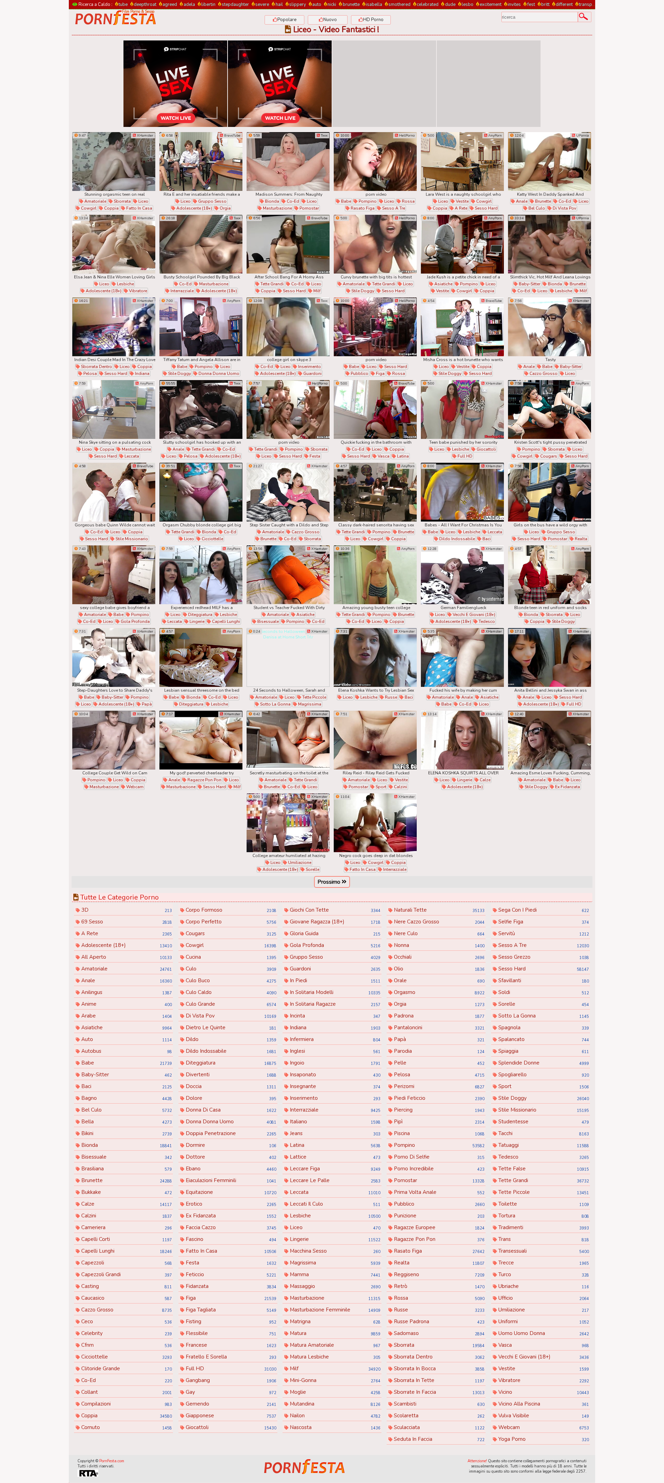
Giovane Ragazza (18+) (334, 921)
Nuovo (330, 20)
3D (126, 909)
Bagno (126, 1098)
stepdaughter (235, 4)
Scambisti (439, 1403)
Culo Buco (230, 980)
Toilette (543, 1203)
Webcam (134, 787)
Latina (402, 456)
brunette (351, 4)
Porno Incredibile (439, 1168)
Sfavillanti (543, 980)
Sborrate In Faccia (439, 1392)
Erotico (230, 1203)
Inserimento (309, 366)
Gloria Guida (334, 933)
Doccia (230, 1086)
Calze (484, 780)
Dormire (230, 1145)
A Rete (460, 208)
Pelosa (89, 373)
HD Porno (373, 20)
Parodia (439, 1051)
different (564, 4)
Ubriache (543, 1286)
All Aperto (126, 957)
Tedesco (486, 621)
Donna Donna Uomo (218, 373)
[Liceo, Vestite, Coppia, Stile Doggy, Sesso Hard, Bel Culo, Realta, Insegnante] (462, 326)
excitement (490, 4)
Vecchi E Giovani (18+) (473, 614)
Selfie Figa (543, 921)
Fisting (230, 1321)
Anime (126, 1004)
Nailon (334, 1415)
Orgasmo (439, 992)
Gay (230, 1392)
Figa (380, 373)
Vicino (543, 1392)
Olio (439, 968)
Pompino (367, 201)
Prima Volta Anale (439, 1192)
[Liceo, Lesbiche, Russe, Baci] (375, 657)
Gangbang (230, 1380)
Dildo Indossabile (456, 539)
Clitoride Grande (126, 1368)
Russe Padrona (439, 1321)
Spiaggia (543, 1051)
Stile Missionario (131, 539)
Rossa (408, 201)
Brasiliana (126, 1168)
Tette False (543, 1168)
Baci (486, 539)
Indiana (141, 373)
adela (189, 4)
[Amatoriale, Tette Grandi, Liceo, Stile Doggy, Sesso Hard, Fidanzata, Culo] (375, 244)
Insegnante (334, 1086)
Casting (126, 1286)
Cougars (548, 456)
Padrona (439, 1015)
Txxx (324, 135)
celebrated (428, 4)
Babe (345, 201)
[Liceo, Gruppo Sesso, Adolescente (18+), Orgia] (200, 161)
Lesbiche (125, 284)
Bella (126, 1121)
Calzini (400, 787)
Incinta (334, 1015)
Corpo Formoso (230, 909)
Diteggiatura (199, 614)
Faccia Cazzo (230, 1227)
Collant (126, 1392)
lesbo (467, 4)
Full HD (464, 456)
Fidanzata (230, 1286)
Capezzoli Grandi (126, 1274)
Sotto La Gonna (274, 704)
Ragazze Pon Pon (203, 780)
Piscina (439, 1133)
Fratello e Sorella (230, 1356)
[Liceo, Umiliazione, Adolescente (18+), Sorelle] (288, 822)
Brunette (542, 201)
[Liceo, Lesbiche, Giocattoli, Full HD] (462, 409)
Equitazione (230, 1192)
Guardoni (312, 373)
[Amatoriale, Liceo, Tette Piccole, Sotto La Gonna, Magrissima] (288, 657)
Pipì (439, 1121)
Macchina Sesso (334, 1250)
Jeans (334, 1133)
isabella (374, 4)
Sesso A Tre (393, 208)
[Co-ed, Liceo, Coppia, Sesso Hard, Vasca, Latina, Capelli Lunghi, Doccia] (375, 409)
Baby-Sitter (529, 284)
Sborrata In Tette (439, 1380)
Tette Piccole (313, 697)
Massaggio (334, 1286)
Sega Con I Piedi (543, 909)
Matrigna (334, 1321)
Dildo (230, 1039)
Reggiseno (439, 1274)
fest (531, 4)
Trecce (543, 1262)
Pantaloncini (439, 1027)
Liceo (142, 201)
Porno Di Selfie (439, 1156)
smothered (399, 4)
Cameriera (126, 1227)
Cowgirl (88, 208)
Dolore (230, 1098)
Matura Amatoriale (334, 1345)
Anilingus (126, 992)
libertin (208, 4)
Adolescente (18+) (193, 208)
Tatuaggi (543, 1145)
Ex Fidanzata (567, 787)
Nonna (439, 945)
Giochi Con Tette (334, 909)
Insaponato (334, 1074)
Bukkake (126, 1192)
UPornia (582, 135)
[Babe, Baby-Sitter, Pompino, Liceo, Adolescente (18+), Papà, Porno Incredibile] (113, 657)
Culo (230, 968)
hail (279, 4)
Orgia (225, 208)
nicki (332, 4)
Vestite (462, 201)
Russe (390, 697)
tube (123, 4)
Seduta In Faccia (439, 1439)
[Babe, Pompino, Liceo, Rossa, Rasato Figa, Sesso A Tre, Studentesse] (375, 161)
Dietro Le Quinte (230, 1027)
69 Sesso (126, 921)
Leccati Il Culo (334, 1203)
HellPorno (406, 135)
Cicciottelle (212, 539)
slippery (297, 4)
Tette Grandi (271, 284)
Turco (543, 1274)
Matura (334, 1333)
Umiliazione (299, 862)
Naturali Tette (439, 909)
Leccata (131, 456)
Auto (126, 1039)
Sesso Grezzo (543, 957)
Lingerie (196, 621)
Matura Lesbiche (334, 1356)
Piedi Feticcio (439, 1098)
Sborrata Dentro (96, 366)
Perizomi (439, 1086)
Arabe (126, 1015)
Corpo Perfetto (230, 921)
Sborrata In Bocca (439, 1368)
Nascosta (334, 1427)
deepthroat (145, 4)
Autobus (126, 1051)
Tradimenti (543, 1227)
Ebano (230, 1168)
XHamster (144, 135)
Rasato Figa (362, 208)
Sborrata (122, 201)
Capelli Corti (126, 1239)
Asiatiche (442, 284)
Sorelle (312, 869)
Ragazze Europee (439, 1227)
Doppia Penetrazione (230, 1133)
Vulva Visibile (543, 1415)
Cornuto (126, 1427)
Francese (230, 1345)
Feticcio (230, 1274)
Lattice (334, 1156)
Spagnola (543, 1027)
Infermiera (334, 1039)
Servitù (543, 933)
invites (514, 4)
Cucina (230, 957)
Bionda (271, 201)
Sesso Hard (486, 208)
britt (545, 4)
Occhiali (439, 957)
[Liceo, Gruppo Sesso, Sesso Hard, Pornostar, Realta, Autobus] (549, 492)
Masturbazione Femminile (334, 1309)
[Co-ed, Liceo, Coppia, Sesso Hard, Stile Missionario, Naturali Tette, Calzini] (113, 492)
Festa (314, 456)
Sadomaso (439, 1333)
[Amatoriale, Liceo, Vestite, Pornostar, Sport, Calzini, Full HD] (375, 740)
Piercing (439, 1109)
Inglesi (334, 1051)
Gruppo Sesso (212, 201)
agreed (170, 4)
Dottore (230, 1156)
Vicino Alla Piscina (543, 1403)
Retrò (439, 1286)
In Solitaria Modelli (334, 992)
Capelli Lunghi (225, 621)
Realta (580, 539)
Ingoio (334, 1062)
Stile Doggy (362, 291)
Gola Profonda (135, 621)
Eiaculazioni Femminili (230, 1180)
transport (588, 4)
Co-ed (292, 201)
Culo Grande (230, 1004)
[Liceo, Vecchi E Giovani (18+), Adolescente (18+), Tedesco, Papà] (462, 574)
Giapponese (230, 1415)
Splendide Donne (543, 1062)
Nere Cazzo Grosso (439, 921)
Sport (380, 787)
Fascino (230, 1239)
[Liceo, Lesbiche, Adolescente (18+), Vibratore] (113, 244)
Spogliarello (543, 1074)
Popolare (286, 20)
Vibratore (137, 291)
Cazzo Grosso (542, 373)
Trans (543, 1239)
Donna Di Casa (230, 1109)
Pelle (439, 1062)
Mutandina (334, 1403)
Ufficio (543, 1298)
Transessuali (543, 1250)
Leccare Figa (334, 1168)
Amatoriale (94, 201)
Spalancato (543, 1039)
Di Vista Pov (564, 208)
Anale (521, 201)
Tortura (543, 1215)
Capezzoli (126, 1262)
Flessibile (230, 1333)
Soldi (543, 992)
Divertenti (230, 1074)
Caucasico (126, 1298)
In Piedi (334, 980)
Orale (439, 980)
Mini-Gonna (334, 1380)
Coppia (111, 208)
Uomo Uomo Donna (543, 1333)
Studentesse (543, 1121)
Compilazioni (126, 1403)
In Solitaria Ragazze (334, 1004)
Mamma (334, 1274)
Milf (316, 291)
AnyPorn (494, 135)
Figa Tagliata (230, 1309)
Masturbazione (277, 208)
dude (450, 4)
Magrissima (309, 704)
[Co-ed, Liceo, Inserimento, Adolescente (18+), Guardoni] (288, 326)
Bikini (126, 1133)
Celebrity (126, 1333)
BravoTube (231, 135)
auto (316, 4)
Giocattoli (486, 449)
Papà (146, 704)
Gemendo (230, 1403)
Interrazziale (181, 291)
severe (262, 4)
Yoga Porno (543, 1439)
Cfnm (126, 1345)
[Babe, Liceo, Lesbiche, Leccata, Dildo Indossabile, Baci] (462, 492)
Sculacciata (439, 1427)
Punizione (439, 1215)
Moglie (334, 1392)
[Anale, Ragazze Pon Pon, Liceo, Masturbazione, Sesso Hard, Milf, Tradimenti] (200, 740)
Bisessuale (267, 621)
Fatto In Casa (138, 208)
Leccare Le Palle (334, 1180)
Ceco (126, 1321)
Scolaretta (439, 1415)
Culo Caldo (230, 992)
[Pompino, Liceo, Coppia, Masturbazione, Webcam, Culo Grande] (113, 740)
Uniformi (543, 1321)
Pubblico (359, 373)
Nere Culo (439, 933)
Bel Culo (536, 208)
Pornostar (308, 208)
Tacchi (543, 1133)
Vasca (383, 456)
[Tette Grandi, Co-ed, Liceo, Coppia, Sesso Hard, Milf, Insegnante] (288, 244)
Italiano (334, 1121)
